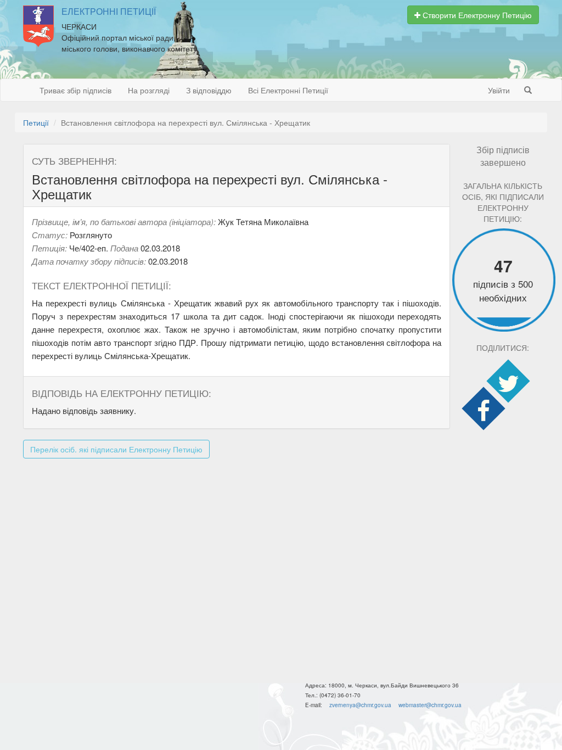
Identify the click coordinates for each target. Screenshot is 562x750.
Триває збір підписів (75, 90)
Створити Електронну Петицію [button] (476, 14)
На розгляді (149, 90)
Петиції (36, 122)
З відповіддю (209, 90)
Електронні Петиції (108, 11)
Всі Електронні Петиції (288, 90)
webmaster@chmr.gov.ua (430, 705)
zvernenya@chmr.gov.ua (360, 705)
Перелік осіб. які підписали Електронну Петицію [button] (116, 449)
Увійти (499, 90)
